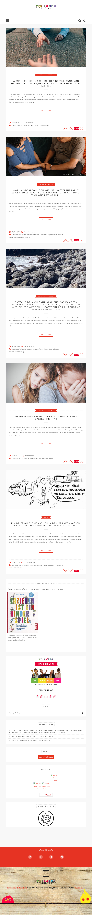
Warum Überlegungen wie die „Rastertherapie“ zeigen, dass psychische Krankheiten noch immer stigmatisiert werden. (46, 192)
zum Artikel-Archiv (46, 757)
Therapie (27, 237)
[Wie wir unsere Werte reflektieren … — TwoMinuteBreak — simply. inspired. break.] (37, 786)
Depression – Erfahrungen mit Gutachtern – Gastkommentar (46, 417)
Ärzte (14, 125)
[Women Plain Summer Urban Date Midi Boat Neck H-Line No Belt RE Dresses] (55, 778)
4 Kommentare (29, 456)
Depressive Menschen (55, 565)
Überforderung (19, 352)
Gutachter (27, 125)
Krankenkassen (43, 125)
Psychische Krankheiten (39, 235)
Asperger (15, 349)
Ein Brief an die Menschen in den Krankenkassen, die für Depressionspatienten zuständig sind (46, 524)
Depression (25, 565)
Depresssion (16, 458)
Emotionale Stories (46, 75)
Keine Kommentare (30, 232)
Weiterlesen (46, 110)
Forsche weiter (46, 184)
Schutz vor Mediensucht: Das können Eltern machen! (31, 740)
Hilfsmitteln (34, 125)
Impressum (11, 888)
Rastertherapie (19, 237)
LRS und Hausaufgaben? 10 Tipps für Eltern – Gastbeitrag (32, 736)
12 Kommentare (29, 562)
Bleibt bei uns (16, 565)
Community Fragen (46, 296)
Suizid (21, 568)
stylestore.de (79, 888)
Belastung (19, 125)
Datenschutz (22, 888)
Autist (21, 349)
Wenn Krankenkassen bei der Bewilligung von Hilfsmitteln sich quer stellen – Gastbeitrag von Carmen (46, 83)
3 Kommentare (28, 346)
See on (43, 795)
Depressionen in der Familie (38, 565)
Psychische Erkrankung (45, 458)
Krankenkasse (16, 235)
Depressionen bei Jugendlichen (33, 349)
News (46, 517)
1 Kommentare (29, 123)
